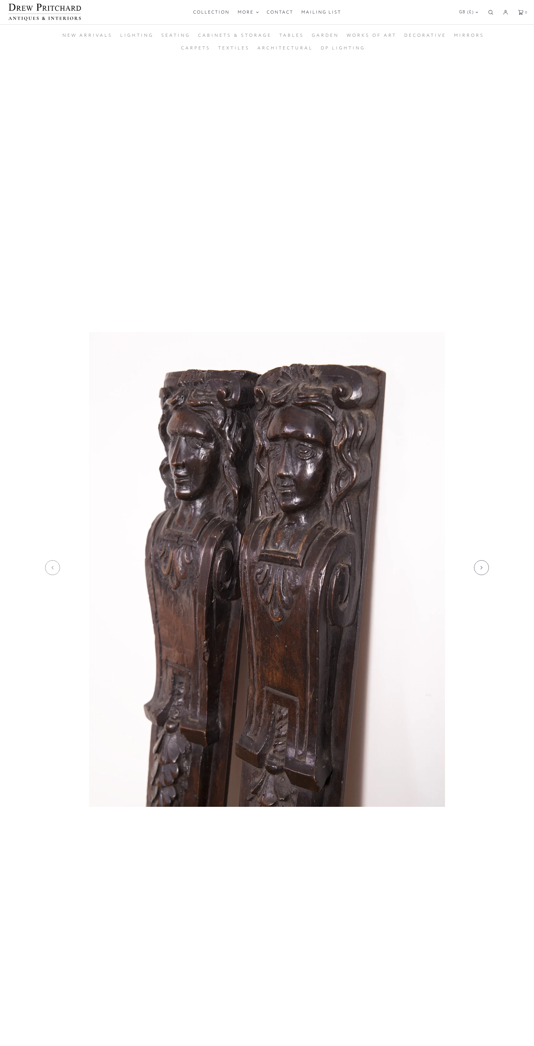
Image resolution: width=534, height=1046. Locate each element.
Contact (280, 12)
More (246, 12)
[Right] (481, 567)
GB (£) (466, 12)
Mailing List (321, 12)
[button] (490, 12)
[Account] (505, 12)
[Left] (52, 567)
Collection (211, 12)
